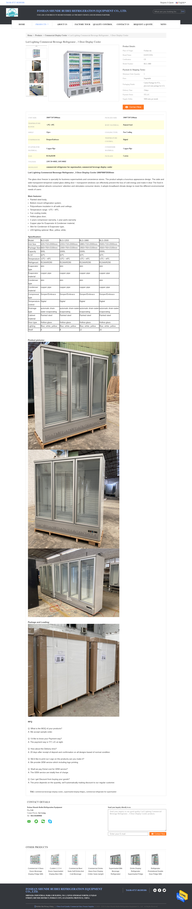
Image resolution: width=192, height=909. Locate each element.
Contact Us (123, 24)
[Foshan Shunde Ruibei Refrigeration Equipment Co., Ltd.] (21, 12)
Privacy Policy (49, 906)
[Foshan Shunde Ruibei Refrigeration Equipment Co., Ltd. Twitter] (164, 890)
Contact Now (135, 107)
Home (22, 24)
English (182, 3)
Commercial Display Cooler (56, 35)
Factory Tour (82, 24)
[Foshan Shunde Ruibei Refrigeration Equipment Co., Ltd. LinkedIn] (155, 890)
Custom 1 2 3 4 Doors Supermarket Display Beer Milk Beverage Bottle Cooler (55, 874)
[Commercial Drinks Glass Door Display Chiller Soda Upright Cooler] (95, 859)
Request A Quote (167, 3)
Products (41, 24)
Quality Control (102, 24)
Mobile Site (40, 906)
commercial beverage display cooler (49, 792)
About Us (62, 24)
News (163, 24)
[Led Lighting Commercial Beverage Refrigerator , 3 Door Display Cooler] (36, 53)
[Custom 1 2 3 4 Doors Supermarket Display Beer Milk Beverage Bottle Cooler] (55, 859)
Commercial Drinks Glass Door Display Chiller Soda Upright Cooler (95, 872)
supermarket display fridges (74, 792)
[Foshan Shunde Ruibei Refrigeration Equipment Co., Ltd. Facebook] (159, 890)
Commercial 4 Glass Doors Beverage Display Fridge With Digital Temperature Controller (35, 874)
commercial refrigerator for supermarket (101, 792)
